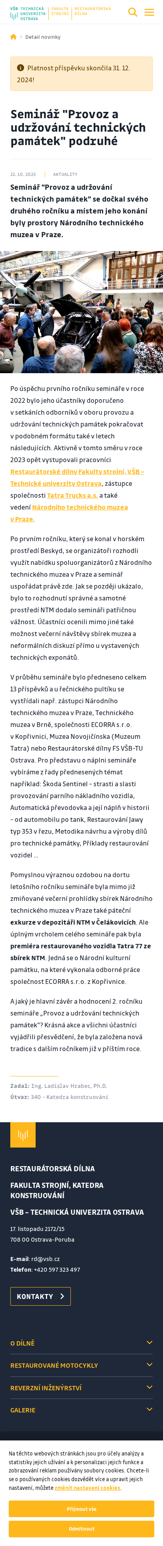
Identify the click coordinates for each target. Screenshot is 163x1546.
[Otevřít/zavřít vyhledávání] (133, 13)
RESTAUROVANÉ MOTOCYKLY (54, 1365)
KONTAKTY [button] (35, 1296)
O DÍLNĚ (22, 1343)
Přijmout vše (82, 1509)
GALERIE (22, 1410)
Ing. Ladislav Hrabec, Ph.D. (69, 1085)
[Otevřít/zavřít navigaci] (149, 12)
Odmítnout (82, 1528)
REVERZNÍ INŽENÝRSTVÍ (46, 1388)
